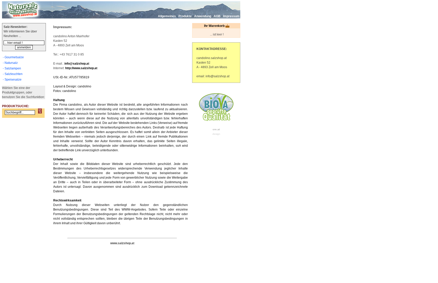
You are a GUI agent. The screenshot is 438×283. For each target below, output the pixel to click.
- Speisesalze (12, 79)
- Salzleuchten (13, 74)
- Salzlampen (12, 68)
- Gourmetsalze (13, 57)
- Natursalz (10, 63)
